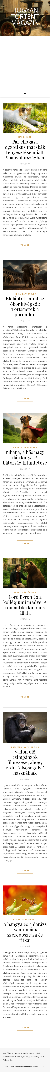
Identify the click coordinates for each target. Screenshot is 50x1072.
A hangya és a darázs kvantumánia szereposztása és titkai (25, 932)
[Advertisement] (25, 63)
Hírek (21, 137)
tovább (25, 245)
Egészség (16, 747)
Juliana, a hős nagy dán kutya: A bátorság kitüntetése (25, 457)
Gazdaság (35, 1056)
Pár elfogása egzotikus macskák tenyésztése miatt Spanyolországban (25, 150)
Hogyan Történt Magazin (25, 16)
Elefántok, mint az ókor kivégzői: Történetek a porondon (25, 306)
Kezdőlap (7, 1053)
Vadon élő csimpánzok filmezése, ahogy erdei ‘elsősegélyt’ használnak (25, 762)
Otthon (6, 1060)
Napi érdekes (31, 747)
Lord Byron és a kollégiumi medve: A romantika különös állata (25, 605)
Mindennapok (29, 447)
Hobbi (29, 137)
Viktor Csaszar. (38, 1066)
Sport (12, 1060)
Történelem (29, 294)
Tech (42, 1056)
